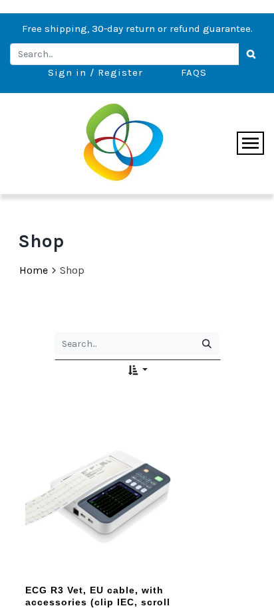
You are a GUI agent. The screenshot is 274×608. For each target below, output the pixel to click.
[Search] (251, 54)
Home (33, 270)
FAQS (194, 72)
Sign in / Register (95, 72)
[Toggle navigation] (250, 143)
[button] (138, 372)
